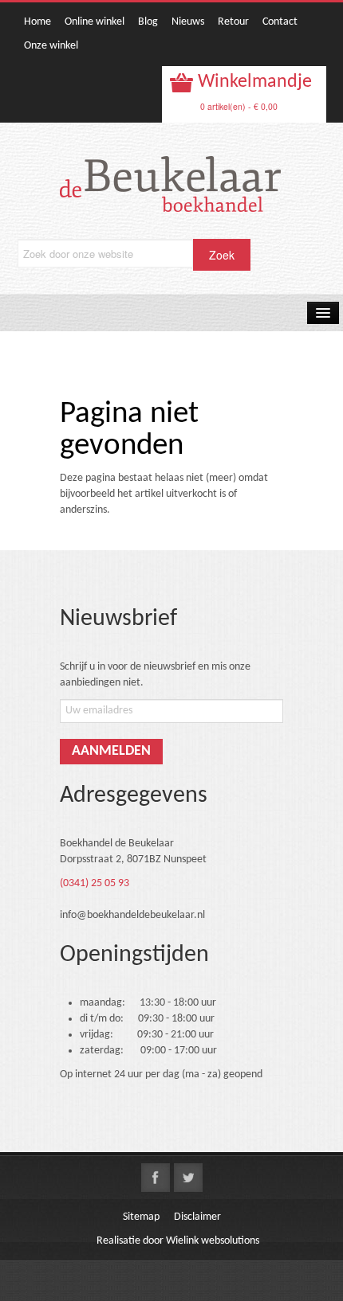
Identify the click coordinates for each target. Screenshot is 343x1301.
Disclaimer (197, 1217)
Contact (280, 22)
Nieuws (188, 22)
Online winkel (94, 22)
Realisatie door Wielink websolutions (178, 1241)
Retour (233, 22)
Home (37, 22)
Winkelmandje (253, 82)
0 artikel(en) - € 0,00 (239, 106)
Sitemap (141, 1217)
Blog (148, 22)
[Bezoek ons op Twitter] (188, 1177)
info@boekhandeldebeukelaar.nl (132, 915)
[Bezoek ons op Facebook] (155, 1177)
